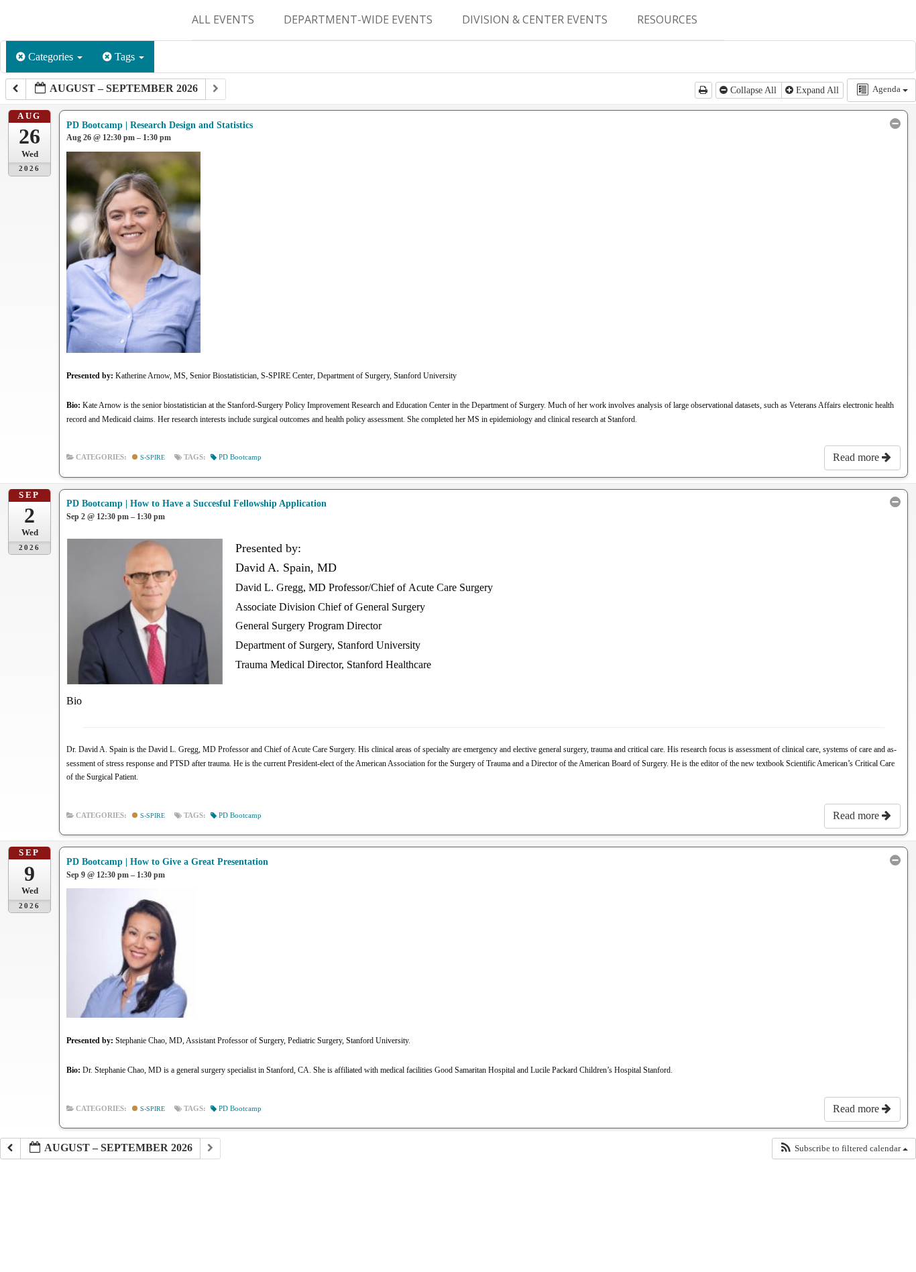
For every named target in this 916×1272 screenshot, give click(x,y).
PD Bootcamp (240, 457)
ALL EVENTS (223, 19)
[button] (843, 1148)
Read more (857, 457)
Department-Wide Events (358, 19)
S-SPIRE (151, 457)
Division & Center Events (535, 19)
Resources (667, 19)
